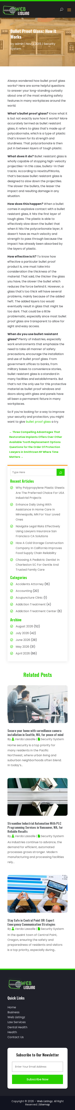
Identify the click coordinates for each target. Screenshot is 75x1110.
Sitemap (44, 1104)
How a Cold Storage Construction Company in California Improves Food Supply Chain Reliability (40, 548)
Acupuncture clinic (29, 598)
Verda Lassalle (25, 739)
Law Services (16, 1022)
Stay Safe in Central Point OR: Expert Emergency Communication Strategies (31, 922)
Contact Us (15, 1037)
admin (19, 44)
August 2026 (24, 626)
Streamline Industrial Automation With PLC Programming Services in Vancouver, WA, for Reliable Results (35, 827)
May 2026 (22, 647)
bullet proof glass (38, 422)
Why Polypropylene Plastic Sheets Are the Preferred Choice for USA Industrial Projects (40, 493)
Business (13, 1012)
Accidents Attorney (30, 584)
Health (12, 1032)
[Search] (60, 472)
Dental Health (17, 1027)
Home (11, 1007)
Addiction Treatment (31, 604)
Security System (52, 739)
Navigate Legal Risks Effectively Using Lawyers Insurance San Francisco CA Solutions (38, 531)
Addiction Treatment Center (36, 611)
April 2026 (23, 653)
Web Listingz (16, 1017)
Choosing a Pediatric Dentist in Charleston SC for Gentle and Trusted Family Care (38, 565)
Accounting (24, 591)
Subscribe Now (37, 1079)
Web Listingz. (45, 1101)
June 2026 (23, 640)
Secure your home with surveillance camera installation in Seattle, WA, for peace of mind (35, 732)
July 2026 (22, 633)
